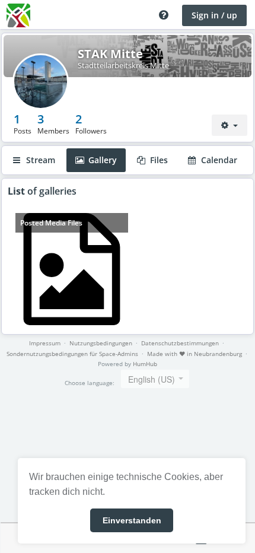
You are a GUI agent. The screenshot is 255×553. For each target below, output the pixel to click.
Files (158, 160)
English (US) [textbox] (151, 379)
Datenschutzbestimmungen (180, 343)
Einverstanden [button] (132, 520)
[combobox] (155, 378)
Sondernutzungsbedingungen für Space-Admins (72, 353)
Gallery (101, 160)
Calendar (218, 160)
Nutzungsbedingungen (100, 343)
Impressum (44, 343)
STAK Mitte (110, 54)
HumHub (145, 364)
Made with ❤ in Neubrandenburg (194, 353)
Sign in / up (214, 15)
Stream (39, 160)
